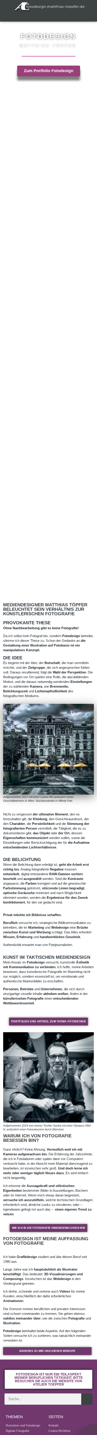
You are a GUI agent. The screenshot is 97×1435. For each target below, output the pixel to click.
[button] (48, 16)
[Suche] (86, 1399)
